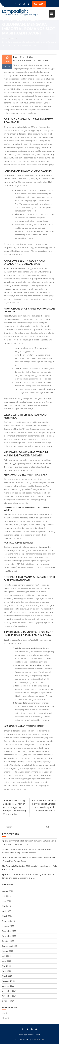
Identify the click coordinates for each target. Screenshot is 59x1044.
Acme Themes (38, 1039)
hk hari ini (6, 1018)
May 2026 (6, 906)
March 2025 (7, 976)
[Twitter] (19, 4)
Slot (31, 57)
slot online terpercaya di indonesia (32, 60)
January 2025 (8, 986)
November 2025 (9, 936)
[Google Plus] (28, 4)
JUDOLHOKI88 (26, 336)
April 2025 (6, 971)
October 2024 (8, 1001)
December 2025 (9, 931)
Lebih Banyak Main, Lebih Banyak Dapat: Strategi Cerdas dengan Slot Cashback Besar (43, 805)
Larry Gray (20, 57)
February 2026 (8, 921)
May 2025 (6, 966)
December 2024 (9, 991)
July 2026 (6, 896)
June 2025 (6, 961)
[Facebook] (15, 4)
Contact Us (39, 4)
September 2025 (9, 946)
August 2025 (7, 951)
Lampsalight (15, 11)
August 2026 (7, 891)
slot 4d (5, 1013)
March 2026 (7, 916)
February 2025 (8, 981)
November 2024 (9, 996)
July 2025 (6, 956)
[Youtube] (24, 4)
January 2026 (8, 926)
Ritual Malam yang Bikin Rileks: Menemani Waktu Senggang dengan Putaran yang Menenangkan (14, 807)
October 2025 (8, 941)
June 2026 (6, 901)
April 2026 (6, 911)
